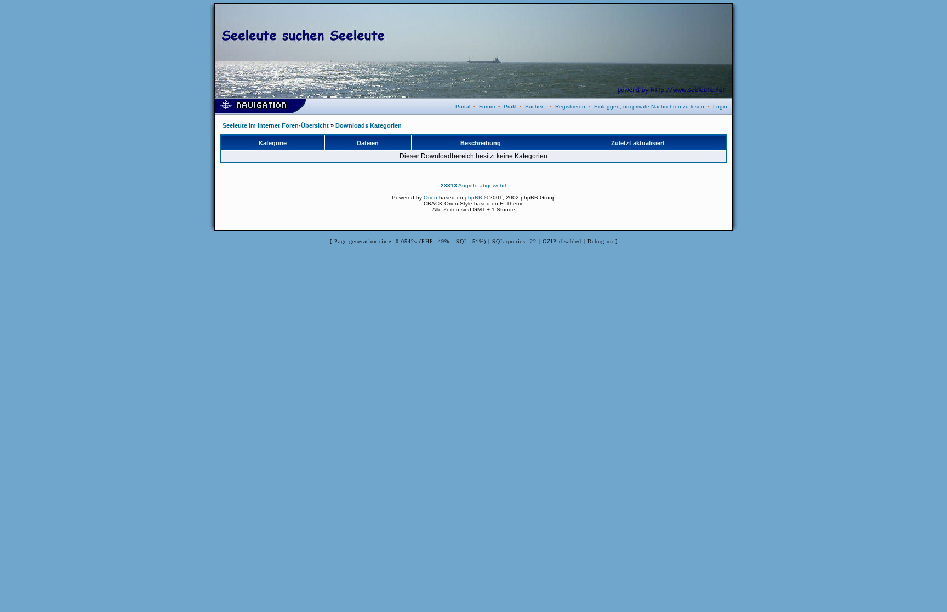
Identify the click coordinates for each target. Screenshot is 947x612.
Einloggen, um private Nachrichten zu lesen (649, 107)
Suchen (535, 107)
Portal (462, 107)
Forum (487, 107)
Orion (430, 198)
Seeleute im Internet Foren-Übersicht (276, 125)
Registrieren (570, 107)
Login (720, 107)
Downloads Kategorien (368, 125)
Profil (510, 107)
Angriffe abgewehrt (473, 185)
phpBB (473, 198)
